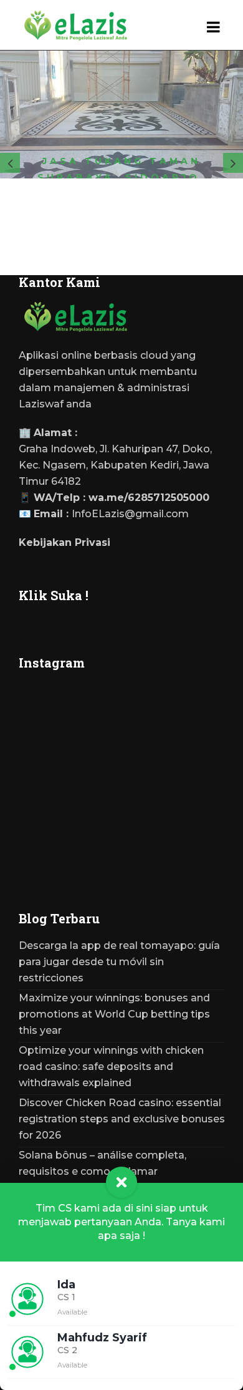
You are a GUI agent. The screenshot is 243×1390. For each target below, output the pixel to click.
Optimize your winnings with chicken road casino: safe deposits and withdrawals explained (111, 1066)
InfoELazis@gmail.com (130, 514)
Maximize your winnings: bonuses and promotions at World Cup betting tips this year (114, 1014)
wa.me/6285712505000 (148, 497)
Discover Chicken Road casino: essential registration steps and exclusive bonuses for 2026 (122, 1119)
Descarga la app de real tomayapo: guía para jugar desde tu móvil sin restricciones (119, 962)
